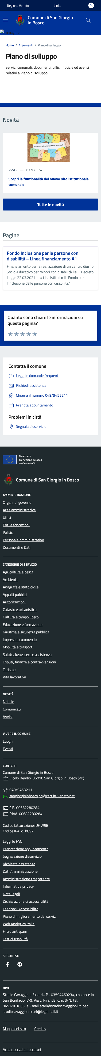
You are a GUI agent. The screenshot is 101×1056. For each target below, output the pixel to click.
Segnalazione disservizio (22, 856)
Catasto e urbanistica (20, 609)
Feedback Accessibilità (20, 909)
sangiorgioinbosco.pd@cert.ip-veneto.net (42, 796)
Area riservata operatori (22, 1049)
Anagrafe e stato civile (21, 587)
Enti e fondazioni (16, 525)
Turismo (9, 669)
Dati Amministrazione (20, 871)
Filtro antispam (15, 931)
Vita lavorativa (14, 677)
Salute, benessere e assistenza (27, 654)
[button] (57, 5)
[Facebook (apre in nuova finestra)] (7, 964)
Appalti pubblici (15, 594)
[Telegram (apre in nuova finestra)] (19, 964)
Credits (40, 1028)
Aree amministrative (19, 510)
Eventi (8, 749)
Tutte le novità (50, 204)
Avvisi (7, 716)
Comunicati (12, 709)
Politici (8, 532)
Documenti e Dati (17, 547)
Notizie (8, 701)
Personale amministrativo (23, 540)
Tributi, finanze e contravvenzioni (29, 662)
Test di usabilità (15, 939)
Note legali (11, 894)
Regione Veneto (18, 5)
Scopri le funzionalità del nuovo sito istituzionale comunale (48, 181)
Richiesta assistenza (19, 864)
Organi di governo (17, 502)
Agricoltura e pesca (18, 572)
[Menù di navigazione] (5, 20)
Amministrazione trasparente (26, 879)
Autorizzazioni (14, 602)
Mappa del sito (14, 1028)
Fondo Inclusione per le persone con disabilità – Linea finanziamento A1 (42, 256)
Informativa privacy (18, 886)
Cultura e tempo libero (21, 617)
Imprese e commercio (20, 639)
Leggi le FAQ (13, 841)
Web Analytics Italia (19, 924)
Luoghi (8, 741)
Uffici (7, 517)
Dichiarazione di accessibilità (25, 901)
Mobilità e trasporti (18, 647)
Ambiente (10, 579)
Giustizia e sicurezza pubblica (26, 632)
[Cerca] (88, 20)
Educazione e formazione (23, 624)
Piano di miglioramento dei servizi (30, 916)
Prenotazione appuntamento (25, 849)
